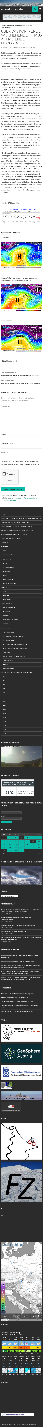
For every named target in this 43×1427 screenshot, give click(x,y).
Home (3, 514)
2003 (4, 721)
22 (10, 847)
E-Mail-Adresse (7, 443)
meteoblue (4, 1325)
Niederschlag (6, 559)
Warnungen (5, 587)
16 (16, 844)
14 (4, 844)
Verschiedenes (8, 632)
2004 (4, 717)
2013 (4, 681)
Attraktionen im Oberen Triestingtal (14, 534)
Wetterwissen (6, 628)
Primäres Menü (40, 9)
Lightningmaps (8, 579)
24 (21, 847)
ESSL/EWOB (7, 599)
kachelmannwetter (10, 620)
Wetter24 (6, 624)
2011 (4, 689)
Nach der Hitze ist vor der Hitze (23, 961)
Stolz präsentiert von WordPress (26, 1424)
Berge (5, 664)
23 (16, 847)
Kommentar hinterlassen (26, 47)
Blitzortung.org (9, 583)
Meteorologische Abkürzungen (15, 644)
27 (39, 847)
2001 (4, 729)
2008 (4, 701)
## (2, 1215)
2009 (4, 697)
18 (27, 844)
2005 (4, 713)
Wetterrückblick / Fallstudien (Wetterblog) (17, 526)
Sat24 (5, 551)
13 (39, 841)
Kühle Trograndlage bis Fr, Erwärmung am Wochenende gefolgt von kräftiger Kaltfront (20, 972)
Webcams (4, 543)
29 (10, 851)
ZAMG (5, 563)
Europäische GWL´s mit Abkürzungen (16, 648)
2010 (4, 693)
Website (4, 452)
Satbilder (4, 547)
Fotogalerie (5, 652)
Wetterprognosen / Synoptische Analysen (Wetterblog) (21, 518)
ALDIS (5, 575)
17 (21, 844)
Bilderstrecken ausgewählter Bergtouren (16, 672)
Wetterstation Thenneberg (11, 539)
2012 (4, 685)
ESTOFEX (6, 595)
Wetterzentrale (9, 608)
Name (4, 434)
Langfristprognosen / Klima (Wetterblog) (16, 522)
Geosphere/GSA (8, 555)
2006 (4, 709)
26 (33, 847)
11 (27, 841)
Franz (14, 47)
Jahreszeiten (8, 660)
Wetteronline (8, 567)
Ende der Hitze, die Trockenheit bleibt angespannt (18, 925)
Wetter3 (6, 616)
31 (21, 851)
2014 (4, 676)
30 (16, 851)
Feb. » (39, 854)
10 (21, 841)
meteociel (7, 612)
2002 (4, 725)
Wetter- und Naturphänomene (14, 656)
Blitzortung (5, 571)
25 (27, 847)
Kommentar (6, 406)
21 (4, 847)
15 (10, 844)
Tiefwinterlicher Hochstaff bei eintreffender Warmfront (20, 374)
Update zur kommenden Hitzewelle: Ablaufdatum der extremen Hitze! (20, 966)
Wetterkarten (6, 603)
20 (39, 844)
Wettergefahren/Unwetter (13, 636)
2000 (4, 733)
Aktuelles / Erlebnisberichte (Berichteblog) (17, 530)
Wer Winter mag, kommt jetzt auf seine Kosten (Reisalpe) (20, 382)
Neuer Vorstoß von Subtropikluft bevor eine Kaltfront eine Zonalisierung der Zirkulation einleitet (21, 911)
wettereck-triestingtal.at (12, 9)
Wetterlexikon (8, 640)
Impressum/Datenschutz (8, 1424)
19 (33, 844)
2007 (4, 705)
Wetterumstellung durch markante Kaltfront (16, 931)
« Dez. (4, 854)
